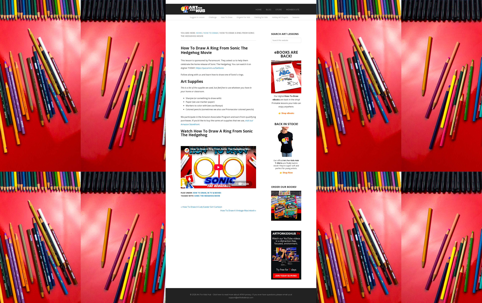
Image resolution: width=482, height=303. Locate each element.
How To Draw (199, 193)
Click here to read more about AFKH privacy (232, 294)
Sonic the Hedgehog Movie (207, 196)
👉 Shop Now (286, 172)
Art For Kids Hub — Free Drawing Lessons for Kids (193, 9)
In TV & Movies (214, 193)
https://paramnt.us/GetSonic (210, 67)
